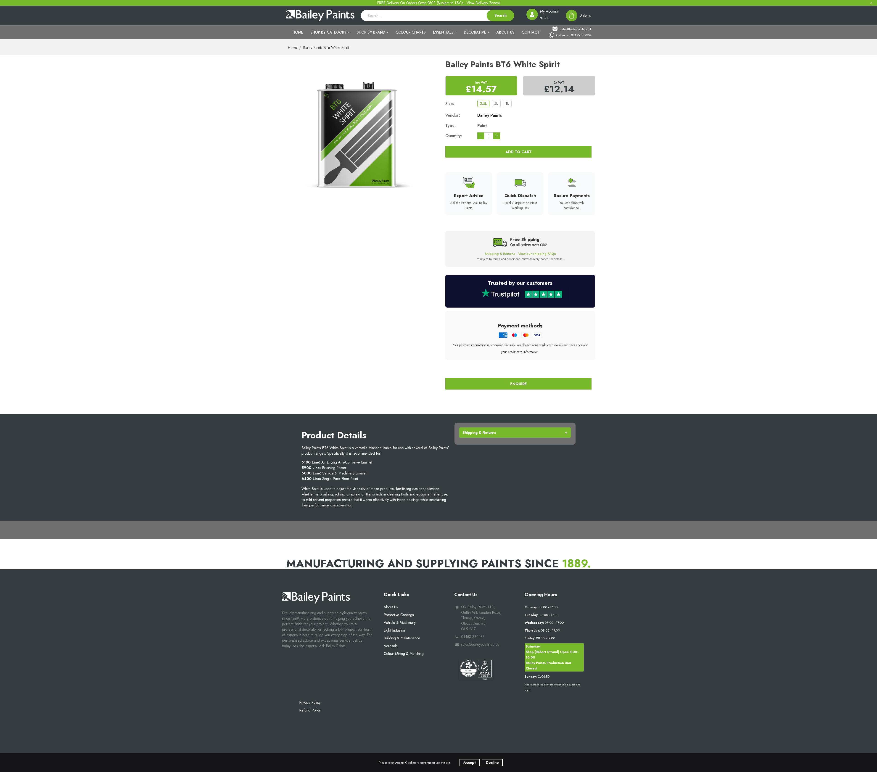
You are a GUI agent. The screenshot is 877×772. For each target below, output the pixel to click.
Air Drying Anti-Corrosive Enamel (336, 462)
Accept (469, 762)
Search (500, 15)
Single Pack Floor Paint (329, 478)
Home (292, 47)
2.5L (483, 103)
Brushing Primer (323, 467)
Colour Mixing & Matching (404, 653)
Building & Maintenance (402, 638)
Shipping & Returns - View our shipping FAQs (520, 254)
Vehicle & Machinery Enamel (333, 473)
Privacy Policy (309, 702)
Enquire (518, 384)
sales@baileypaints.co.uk (576, 29)
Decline (492, 762)
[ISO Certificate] (476, 669)
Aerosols (390, 645)
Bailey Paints (489, 115)
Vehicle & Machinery (400, 622)
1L (507, 103)
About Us (391, 607)
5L (496, 103)
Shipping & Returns (479, 432)
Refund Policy (310, 710)
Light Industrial (395, 630)
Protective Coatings (399, 614)
